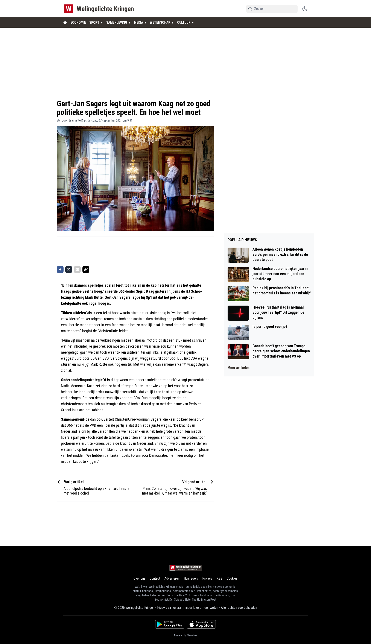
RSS (219, 578)
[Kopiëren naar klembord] (85, 269)
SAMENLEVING (116, 22)
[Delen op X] (68, 269)
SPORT (94, 22)
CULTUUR (183, 22)
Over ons (139, 578)
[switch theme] (305, 9)
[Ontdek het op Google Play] (169, 624)
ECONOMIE (78, 22)
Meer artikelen (238, 368)
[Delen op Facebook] (60, 269)
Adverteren (171, 578)
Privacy (207, 578)
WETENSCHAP (160, 22)
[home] (65, 22)
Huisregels (191, 578)
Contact (155, 578)
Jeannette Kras (77, 120)
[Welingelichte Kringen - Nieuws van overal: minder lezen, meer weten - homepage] (100, 8)
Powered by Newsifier (185, 635)
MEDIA (138, 22)
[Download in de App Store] (201, 624)
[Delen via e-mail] (77, 269)
